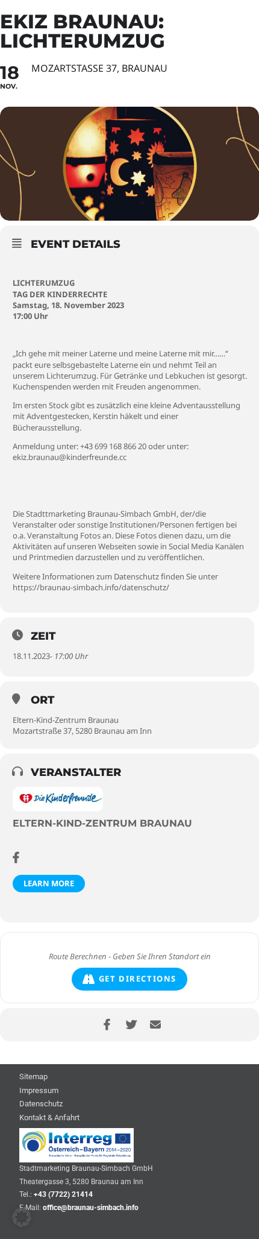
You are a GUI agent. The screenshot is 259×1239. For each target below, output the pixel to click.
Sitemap (33, 1077)
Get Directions (137, 978)
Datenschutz (41, 1104)
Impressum (38, 1091)
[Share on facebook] (106, 1024)
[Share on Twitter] (131, 1024)
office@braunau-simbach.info (91, 1207)
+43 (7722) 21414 (63, 1194)
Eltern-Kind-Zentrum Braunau (102, 823)
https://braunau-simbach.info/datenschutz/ (91, 587)
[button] (21, 1217)
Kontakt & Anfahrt (49, 1118)
